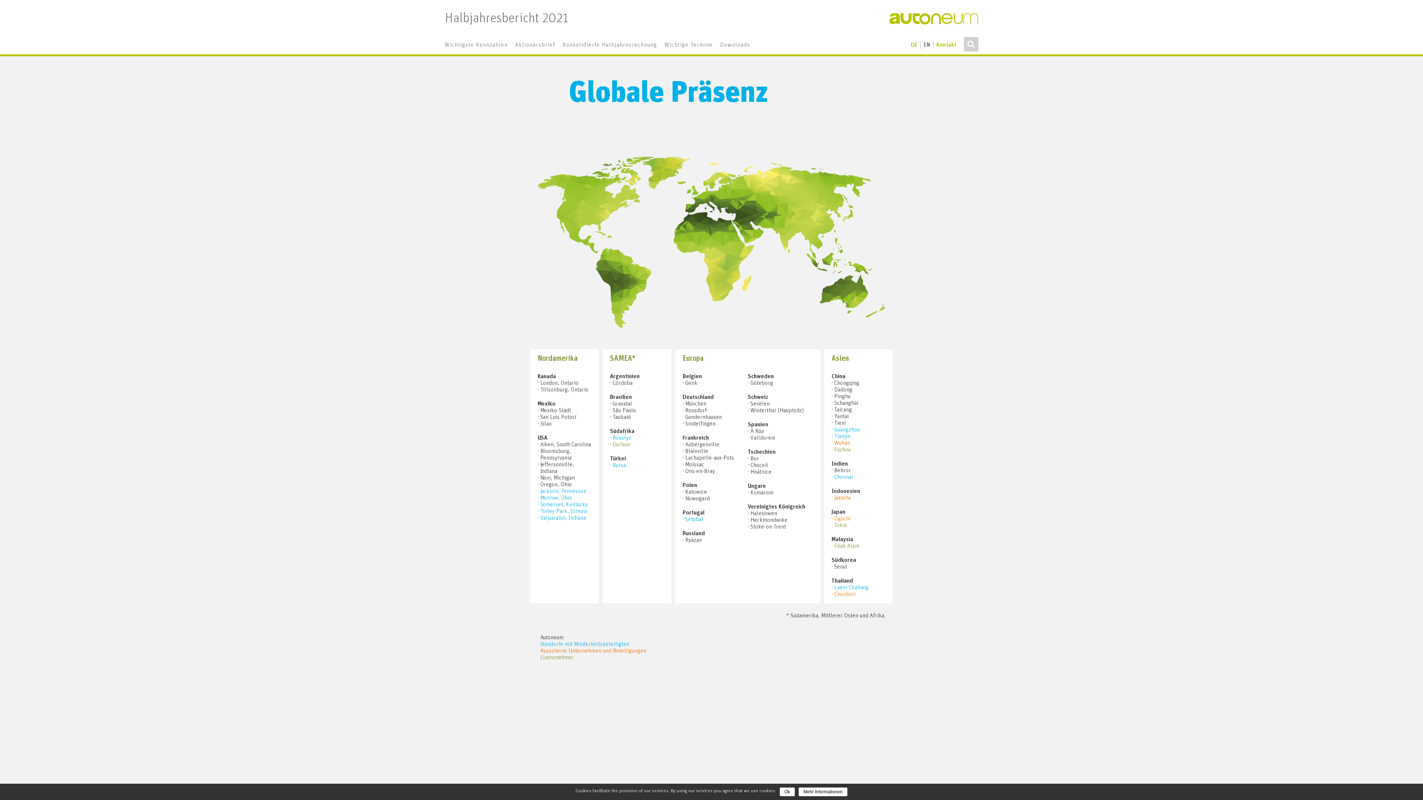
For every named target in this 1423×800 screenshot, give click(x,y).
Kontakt (946, 45)
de (914, 45)
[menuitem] (476, 45)
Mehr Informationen (823, 791)
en (927, 45)
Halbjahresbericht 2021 (506, 19)
